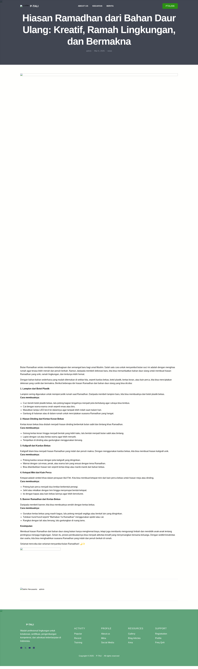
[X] (25, 648)
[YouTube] (30, 648)
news (109, 51)
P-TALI (34, 6)
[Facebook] (21, 648)
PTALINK (170, 6)
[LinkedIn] (34, 648)
